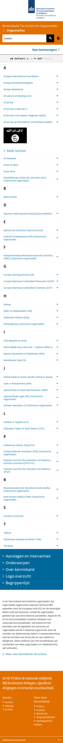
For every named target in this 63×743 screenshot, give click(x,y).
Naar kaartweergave (44, 50)
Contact (9, 702)
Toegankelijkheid (45, 717)
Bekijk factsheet (16, 151)
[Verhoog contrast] (58, 38)
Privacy (40, 706)
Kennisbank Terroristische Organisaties (30, 26)
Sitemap (9, 705)
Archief (8, 709)
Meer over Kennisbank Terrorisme (26, 654)
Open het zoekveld (50, 38)
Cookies (40, 710)
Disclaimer (41, 713)
